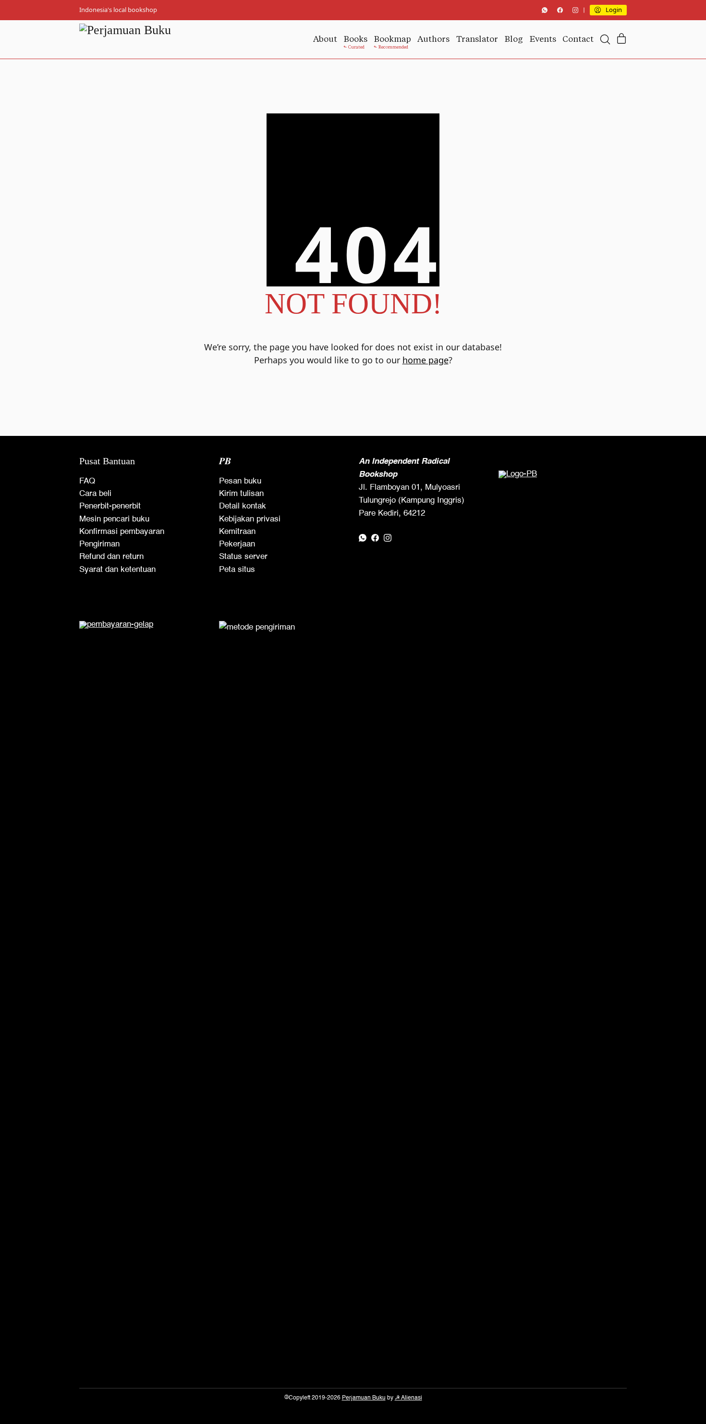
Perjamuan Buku (364, 1398)
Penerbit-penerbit (110, 506)
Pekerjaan (237, 544)
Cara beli (95, 493)
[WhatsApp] (545, 10)
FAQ (87, 481)
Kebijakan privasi (249, 519)
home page (425, 360)
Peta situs (237, 569)
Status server (243, 556)
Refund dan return (111, 556)
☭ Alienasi (408, 1398)
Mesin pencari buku (114, 519)
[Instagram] (575, 10)
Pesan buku (240, 481)
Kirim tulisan (241, 493)
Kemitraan (237, 531)
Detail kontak (242, 506)
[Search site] (605, 39)
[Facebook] (560, 10)
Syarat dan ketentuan (117, 569)
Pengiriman (99, 544)
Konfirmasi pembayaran (121, 531)
